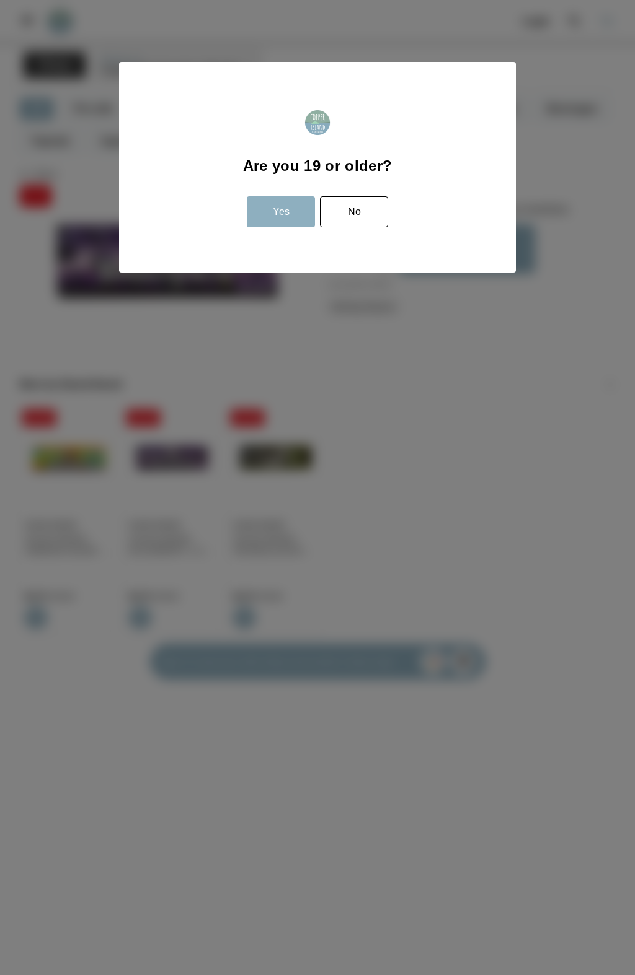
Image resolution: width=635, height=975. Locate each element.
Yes (281, 211)
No (354, 211)
